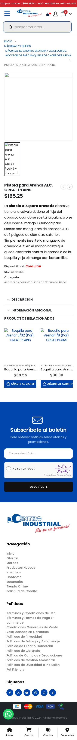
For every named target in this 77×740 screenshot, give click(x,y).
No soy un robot (23, 468)
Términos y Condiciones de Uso (31, 613)
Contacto (14, 577)
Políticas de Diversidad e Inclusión (33, 665)
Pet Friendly (15, 669)
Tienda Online (17, 586)
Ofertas (12, 558)
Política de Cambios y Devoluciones (34, 655)
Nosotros (13, 572)
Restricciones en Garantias (27, 632)
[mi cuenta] (55, 14)
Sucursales (15, 582)
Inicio (10, 553)
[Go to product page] (20, 344)
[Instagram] (35, 692)
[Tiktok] (52, 692)
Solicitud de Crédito (21, 591)
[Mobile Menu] (8, 13)
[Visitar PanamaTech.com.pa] (63, 469)
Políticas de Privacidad (24, 636)
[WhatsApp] (44, 692)
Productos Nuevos (20, 567)
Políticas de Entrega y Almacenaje (33, 641)
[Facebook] (9, 692)
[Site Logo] (29, 13)
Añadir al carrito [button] (23, 384)
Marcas (12, 563)
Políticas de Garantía (23, 651)
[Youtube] (27, 692)
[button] (8, 714)
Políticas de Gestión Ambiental (30, 660)
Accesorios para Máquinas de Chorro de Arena (35, 282)
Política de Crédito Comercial (29, 646)
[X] (18, 692)
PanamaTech (64, 475)
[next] (70, 187)
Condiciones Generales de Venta (32, 627)
